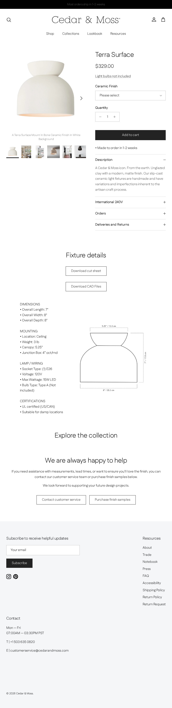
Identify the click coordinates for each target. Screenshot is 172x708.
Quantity (101, 108)
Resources (118, 33)
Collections (70, 33)
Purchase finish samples (112, 499)
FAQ (146, 576)
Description (103, 159)
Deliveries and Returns (112, 224)
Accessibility (152, 583)
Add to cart (130, 135)
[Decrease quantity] (99, 116)
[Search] (8, 19)
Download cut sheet (86, 271)
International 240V (109, 202)
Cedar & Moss (24, 693)
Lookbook (94, 33)
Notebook (150, 561)
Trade (147, 554)
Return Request (154, 604)
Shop (50, 33)
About (147, 547)
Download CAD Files (86, 286)
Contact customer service (61, 499)
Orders (100, 213)
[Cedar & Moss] (86, 19)
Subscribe (19, 563)
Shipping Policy (154, 590)
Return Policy (152, 597)
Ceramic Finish (106, 86)
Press (147, 569)
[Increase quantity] (115, 116)
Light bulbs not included (113, 76)
